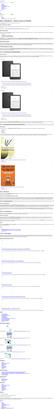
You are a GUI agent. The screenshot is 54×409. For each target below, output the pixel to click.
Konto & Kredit (4, 363)
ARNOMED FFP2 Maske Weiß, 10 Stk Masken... (20, 331)
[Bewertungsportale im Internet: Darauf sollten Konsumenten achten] (28, 292)
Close (1, 401)
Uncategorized (4, 366)
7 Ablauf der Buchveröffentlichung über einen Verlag (9, 318)
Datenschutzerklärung (5, 379)
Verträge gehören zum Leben (7, 284)
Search (12, 2)
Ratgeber (3, 9)
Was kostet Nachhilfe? (5, 374)
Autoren (3, 378)
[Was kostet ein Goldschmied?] (28, 268)
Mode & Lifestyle (4, 8)
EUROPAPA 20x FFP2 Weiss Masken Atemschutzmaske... (19, 358)
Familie (3, 362)
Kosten (12, 38)
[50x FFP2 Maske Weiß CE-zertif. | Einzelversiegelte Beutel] (9, 351)
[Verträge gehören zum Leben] (28, 280)
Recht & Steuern (4, 5)
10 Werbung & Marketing (5, 320)
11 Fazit (3, 321)
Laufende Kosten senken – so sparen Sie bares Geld (10, 308)
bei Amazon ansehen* (4, 87)
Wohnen (3, 4)
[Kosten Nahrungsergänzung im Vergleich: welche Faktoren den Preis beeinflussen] (28, 244)
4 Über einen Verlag (4, 316)
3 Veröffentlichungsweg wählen (6, 315)
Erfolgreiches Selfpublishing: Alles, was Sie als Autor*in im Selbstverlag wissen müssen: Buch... (13, 159)
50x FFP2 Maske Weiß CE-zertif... (17, 351)
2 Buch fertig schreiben (5, 314)
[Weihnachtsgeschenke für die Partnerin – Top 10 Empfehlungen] (28, 256)
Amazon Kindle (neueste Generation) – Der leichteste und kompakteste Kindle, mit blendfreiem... (14, 81)
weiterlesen (42, 250)
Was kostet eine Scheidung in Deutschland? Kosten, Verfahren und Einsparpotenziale (13, 372)
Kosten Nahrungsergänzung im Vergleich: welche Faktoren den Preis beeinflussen (16, 249)
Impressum (3, 380)
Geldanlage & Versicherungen (6, 6)
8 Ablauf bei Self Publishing (5, 319)
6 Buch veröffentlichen (5, 317)
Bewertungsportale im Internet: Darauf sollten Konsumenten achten (13, 296)
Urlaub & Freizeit (4, 367)
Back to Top (1, 400)
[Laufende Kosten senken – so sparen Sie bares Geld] (28, 303)
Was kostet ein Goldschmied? (7, 272)
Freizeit (3, 7)
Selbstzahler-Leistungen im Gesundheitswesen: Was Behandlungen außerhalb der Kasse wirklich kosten (15, 373)
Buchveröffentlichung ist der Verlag (13, 26)
